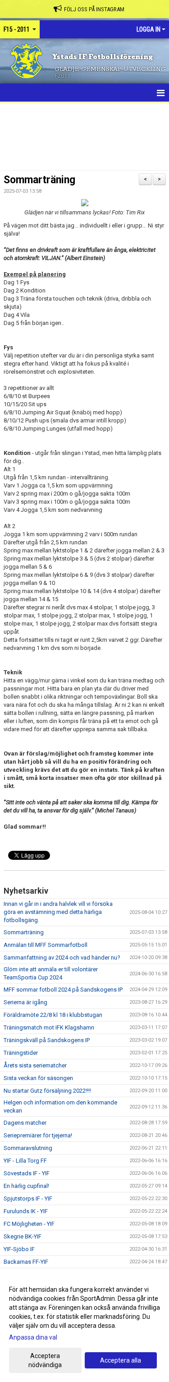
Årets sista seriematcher (35, 1065)
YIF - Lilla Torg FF (25, 1160)
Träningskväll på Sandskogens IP (47, 1040)
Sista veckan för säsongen (38, 1078)
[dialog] (84, 1326)
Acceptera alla (120, 1360)
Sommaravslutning (28, 1148)
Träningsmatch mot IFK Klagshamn (49, 1027)
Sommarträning (39, 180)
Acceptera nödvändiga (45, 1360)
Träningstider (21, 1052)
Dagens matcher (25, 1122)
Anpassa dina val (33, 1337)
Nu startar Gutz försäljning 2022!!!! (47, 1090)
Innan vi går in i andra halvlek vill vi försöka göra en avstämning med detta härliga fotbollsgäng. (58, 911)
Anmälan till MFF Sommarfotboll (45, 944)
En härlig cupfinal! (26, 1186)
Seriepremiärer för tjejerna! (38, 1135)
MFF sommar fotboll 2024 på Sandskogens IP (63, 989)
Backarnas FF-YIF (26, 1261)
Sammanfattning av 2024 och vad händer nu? (62, 957)
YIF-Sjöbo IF (19, 1249)
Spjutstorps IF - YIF (28, 1198)
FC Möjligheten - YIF (29, 1223)
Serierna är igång (25, 1002)
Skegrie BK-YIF (22, 1236)
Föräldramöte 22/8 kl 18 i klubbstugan (53, 1014)
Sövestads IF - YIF (27, 1173)
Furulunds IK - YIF (26, 1211)
